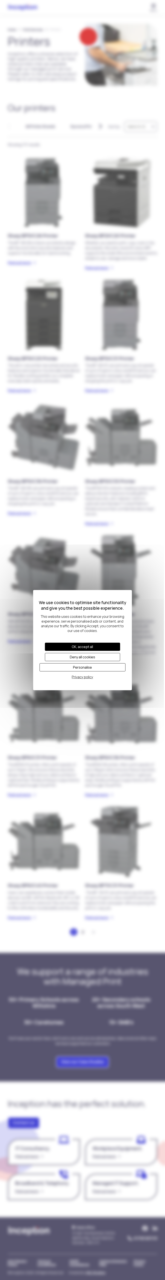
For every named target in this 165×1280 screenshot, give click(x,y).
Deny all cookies (82, 657)
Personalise (82, 667)
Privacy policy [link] (82, 677)
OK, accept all (82, 646)
